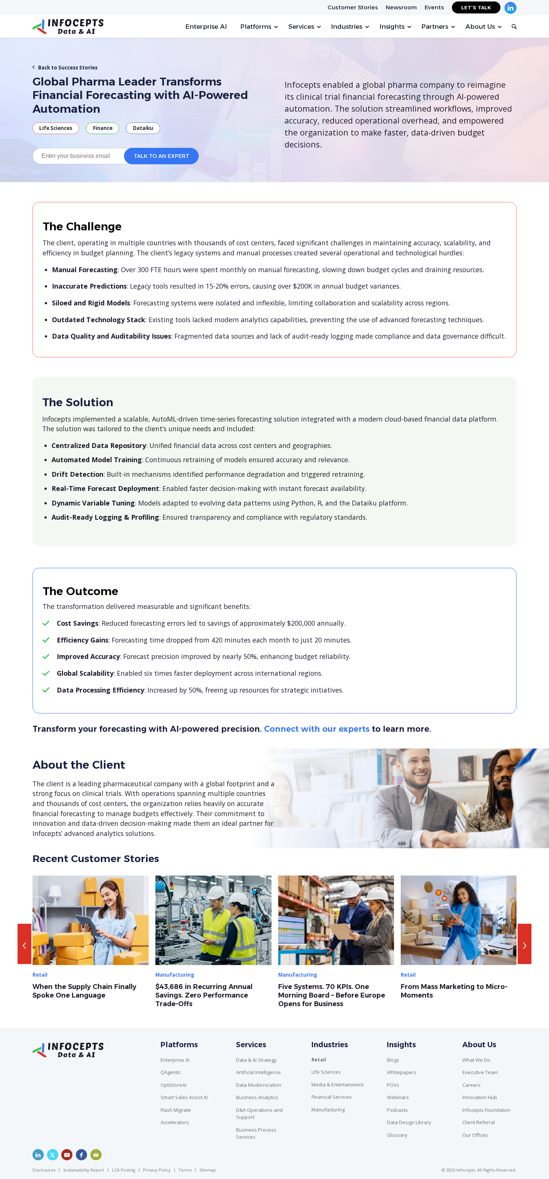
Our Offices (475, 1135)
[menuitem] (353, 8)
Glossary (397, 1135)
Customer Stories (353, 7)
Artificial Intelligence (258, 1072)
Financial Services (331, 1097)
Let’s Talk (476, 7)
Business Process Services (256, 1133)
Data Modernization (258, 1085)
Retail (318, 1059)
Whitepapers (401, 1072)
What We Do (476, 1060)
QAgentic (171, 1072)
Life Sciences (55, 128)
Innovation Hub (479, 1097)
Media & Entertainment (337, 1084)
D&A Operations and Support (259, 1114)
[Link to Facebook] (81, 1154)
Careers (471, 1085)
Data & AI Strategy (256, 1060)
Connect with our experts (317, 729)
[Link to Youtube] (66, 1154)
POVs (393, 1085)
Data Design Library (409, 1122)
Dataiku (143, 128)
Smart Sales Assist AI (184, 1097)
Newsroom (401, 7)
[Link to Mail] (96, 1154)
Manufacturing (328, 1109)
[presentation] (24, 944)
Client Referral (478, 1122)
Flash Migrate (176, 1110)
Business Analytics (257, 1097)
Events (434, 7)
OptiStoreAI (173, 1085)
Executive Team (480, 1072)
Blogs (393, 1060)
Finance (102, 128)
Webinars (398, 1097)
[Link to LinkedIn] (38, 1154)
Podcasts (397, 1110)
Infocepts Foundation (486, 1110)
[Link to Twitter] (52, 1154)
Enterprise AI (175, 1060)
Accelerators (175, 1122)
